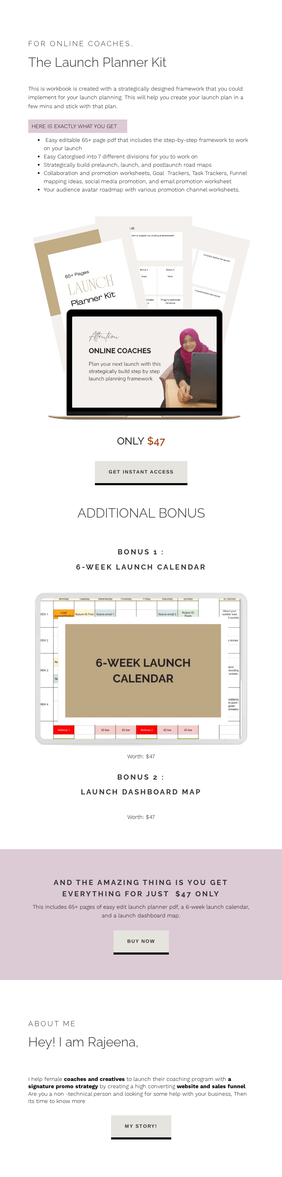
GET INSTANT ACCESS (141, 472)
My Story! (141, 1126)
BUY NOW (141, 941)
